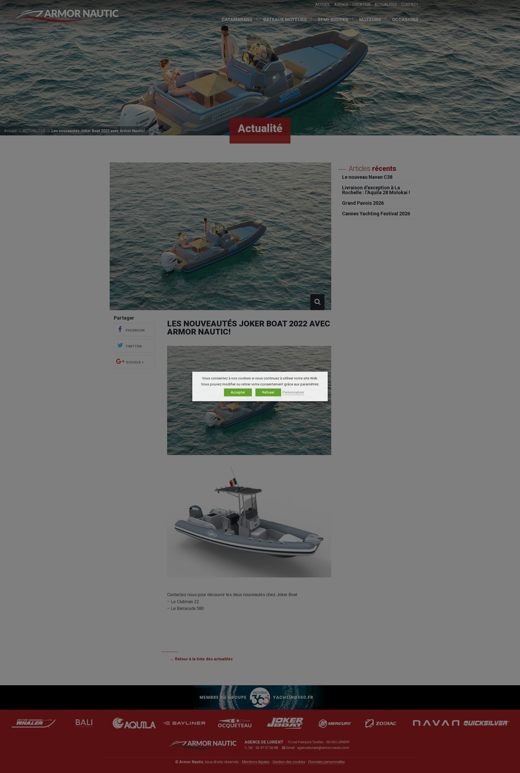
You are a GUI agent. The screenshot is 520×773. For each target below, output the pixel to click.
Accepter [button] (238, 393)
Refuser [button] (268, 393)
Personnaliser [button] (293, 393)
